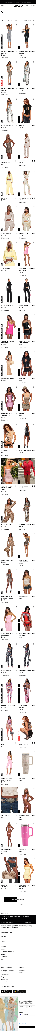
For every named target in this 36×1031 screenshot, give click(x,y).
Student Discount (5, 982)
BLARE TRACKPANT (7, 125)
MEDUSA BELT (5, 815)
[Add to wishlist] (16, 24)
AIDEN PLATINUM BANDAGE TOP (6, 161)
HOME (2, 913)
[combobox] (21, 1014)
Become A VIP (5, 979)
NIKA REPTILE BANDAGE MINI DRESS (23, 562)
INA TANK (22, 413)
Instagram (21, 970)
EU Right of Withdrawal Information (7, 971)
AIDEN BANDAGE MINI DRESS (24, 886)
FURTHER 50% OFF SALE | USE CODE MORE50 (18, 2)
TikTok (21, 972)
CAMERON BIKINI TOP (24, 816)
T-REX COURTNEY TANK (6, 743)
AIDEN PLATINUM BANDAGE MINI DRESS (6, 488)
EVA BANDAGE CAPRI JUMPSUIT (7, 52)
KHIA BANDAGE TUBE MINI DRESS (25, 269)
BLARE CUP (22, 778)
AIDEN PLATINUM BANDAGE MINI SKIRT (8, 597)
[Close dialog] (34, 997)
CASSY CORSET (23, 596)
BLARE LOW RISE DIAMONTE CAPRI (6, 779)
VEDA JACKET (5, 268)
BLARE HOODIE (23, 88)
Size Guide (4, 944)
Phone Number (21, 1012)
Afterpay (3, 954)
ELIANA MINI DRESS (25, 450)
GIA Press (3, 936)
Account (3, 939)
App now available (7, 987)
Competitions (4, 977)
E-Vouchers (4, 956)
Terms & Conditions (6, 967)
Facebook (21, 967)
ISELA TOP (22, 378)
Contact (3, 941)
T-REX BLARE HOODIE (8, 706)
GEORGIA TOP (5, 450)
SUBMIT (27, 1026)
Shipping (3, 946)
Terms (26, 1023)
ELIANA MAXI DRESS (7, 378)
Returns (3, 949)
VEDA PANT (4, 198)
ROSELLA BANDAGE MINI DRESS (7, 342)
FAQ (2, 959)
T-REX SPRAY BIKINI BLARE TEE (25, 634)
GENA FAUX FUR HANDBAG (6, 886)
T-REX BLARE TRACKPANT (23, 706)
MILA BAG (22, 743)
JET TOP (21, 125)
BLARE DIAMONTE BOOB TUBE (6, 634)
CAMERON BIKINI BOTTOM (6, 850)
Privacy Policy (5, 974)
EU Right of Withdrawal (7, 951)
